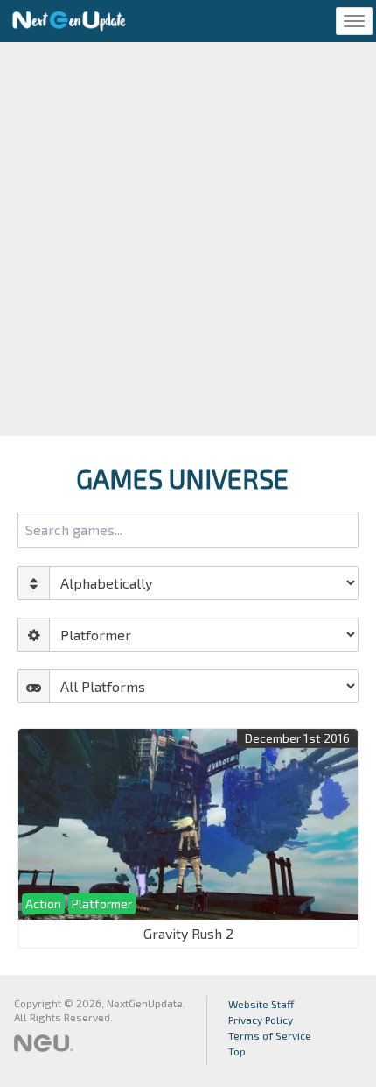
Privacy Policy (260, 1019)
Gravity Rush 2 (188, 933)
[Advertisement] (188, 239)
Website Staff (261, 1004)
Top (237, 1051)
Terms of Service (269, 1035)
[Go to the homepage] (69, 21)
